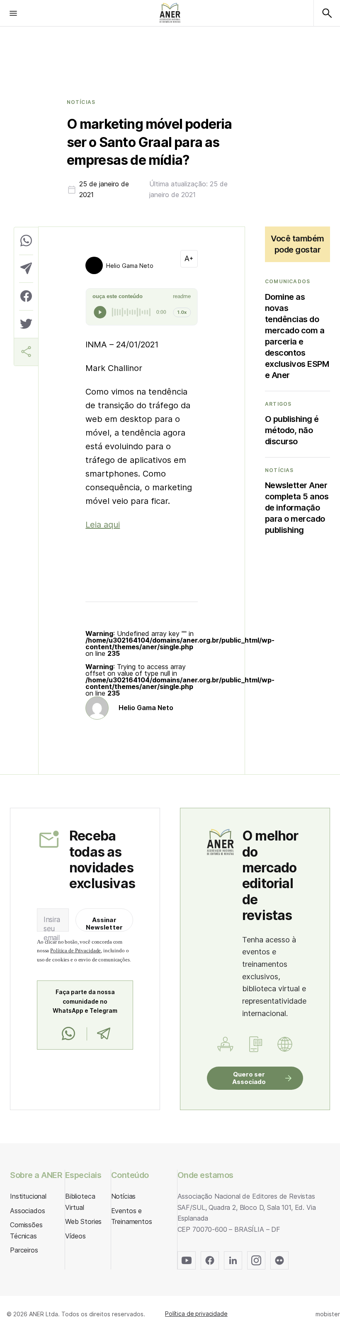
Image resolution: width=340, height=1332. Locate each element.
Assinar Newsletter (104, 923)
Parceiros (24, 1250)
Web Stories (83, 1221)
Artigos (278, 404)
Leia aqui (102, 525)
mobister (328, 1314)
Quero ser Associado (249, 1078)
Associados (27, 1211)
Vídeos (75, 1236)
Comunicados (287, 281)
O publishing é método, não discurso (292, 430)
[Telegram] (103, 1034)
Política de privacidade (196, 1313)
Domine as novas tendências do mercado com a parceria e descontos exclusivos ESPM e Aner (297, 336)
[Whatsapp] (68, 1034)
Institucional (28, 1196)
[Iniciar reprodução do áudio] (100, 312)
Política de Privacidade (75, 950)
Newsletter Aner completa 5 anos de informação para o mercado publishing (297, 507)
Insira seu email (52, 928)
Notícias (81, 102)
